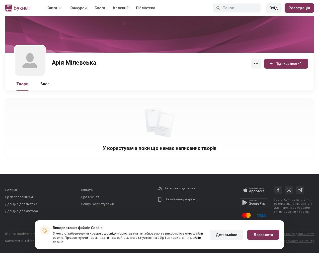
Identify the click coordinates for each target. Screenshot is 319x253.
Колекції (120, 8)
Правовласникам (19, 197)
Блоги (100, 8)
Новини (11, 190)
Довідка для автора (21, 211)
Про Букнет (90, 197)
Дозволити (263, 235)
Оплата (87, 190)
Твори (22, 84)
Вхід (274, 8)
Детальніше (226, 235)
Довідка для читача (21, 204)
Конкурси (78, 8)
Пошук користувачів (97, 204)
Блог (45, 84)
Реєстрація (299, 8)
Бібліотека (145, 8)
